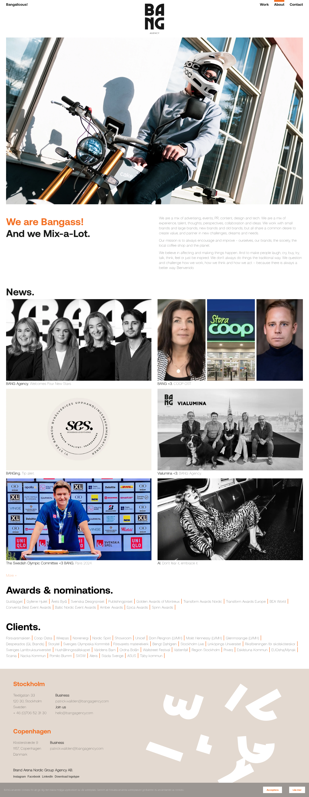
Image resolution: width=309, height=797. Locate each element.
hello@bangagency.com (74, 713)
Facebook (34, 776)
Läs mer (297, 789)
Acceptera (272, 789)
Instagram (19, 776)
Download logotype (67, 776)
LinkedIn (47, 776)
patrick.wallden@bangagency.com (82, 701)
